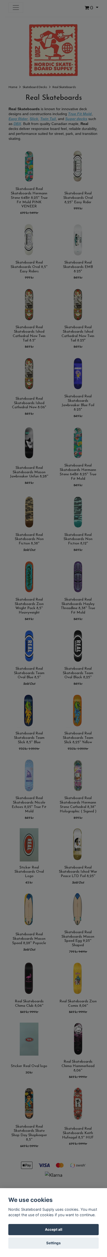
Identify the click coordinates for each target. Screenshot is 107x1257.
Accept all (53, 1229)
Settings (53, 1243)
